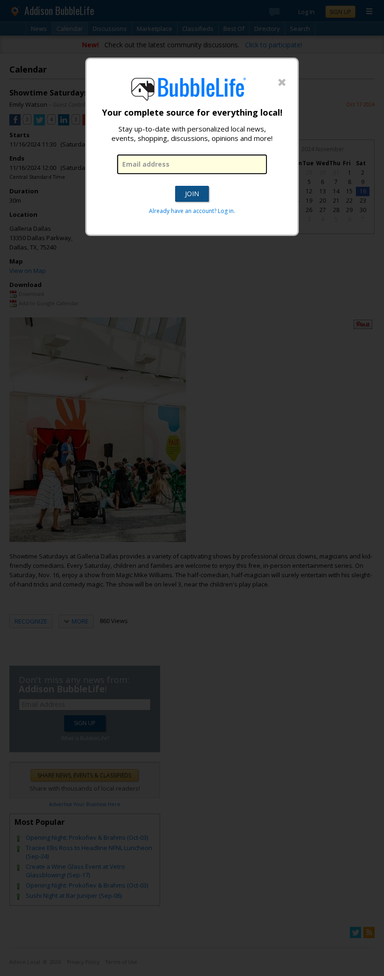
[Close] (282, 83)
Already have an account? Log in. (192, 211)
